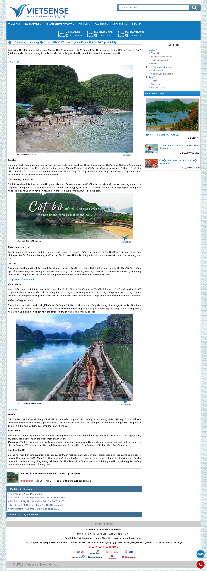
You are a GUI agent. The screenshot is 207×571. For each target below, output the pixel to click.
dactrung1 (126, 35)
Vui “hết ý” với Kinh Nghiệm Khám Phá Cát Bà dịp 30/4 (37, 497)
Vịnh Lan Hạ (157, 70)
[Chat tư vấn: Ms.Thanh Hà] (67, 35)
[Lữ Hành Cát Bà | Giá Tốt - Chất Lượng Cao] (9, 42)
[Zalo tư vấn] (200, 554)
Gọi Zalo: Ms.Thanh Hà (61, 34)
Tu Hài (154, 81)
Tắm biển (155, 53)
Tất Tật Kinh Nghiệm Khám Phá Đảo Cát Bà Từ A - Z (37, 501)
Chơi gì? (153, 50)
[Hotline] (200, 565)
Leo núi (154, 63)
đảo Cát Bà (24, 255)
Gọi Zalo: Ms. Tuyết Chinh (90, 34)
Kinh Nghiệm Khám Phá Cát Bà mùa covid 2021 (34, 508)
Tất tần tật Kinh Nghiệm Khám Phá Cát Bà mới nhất (36, 505)
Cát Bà (48, 165)
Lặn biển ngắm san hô (161, 57)
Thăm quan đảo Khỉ (160, 60)
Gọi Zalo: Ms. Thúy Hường (121, 34)
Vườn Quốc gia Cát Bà (162, 74)
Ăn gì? (152, 77)
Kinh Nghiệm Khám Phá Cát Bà (26, 494)
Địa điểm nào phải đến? (161, 67)
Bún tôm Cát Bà (158, 87)
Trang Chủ (47, 10)
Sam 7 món (156, 84)
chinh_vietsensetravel (95, 35)
